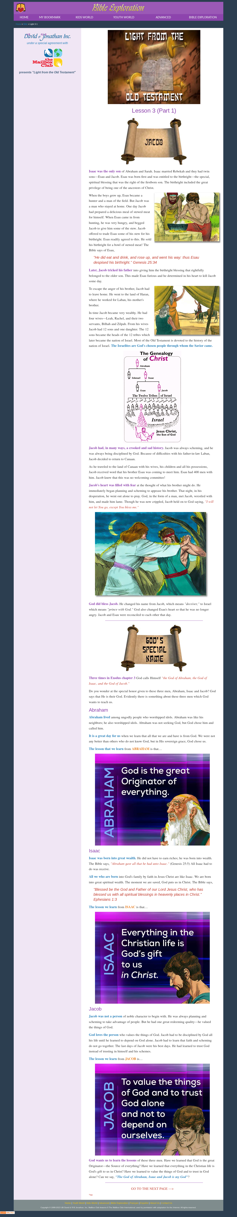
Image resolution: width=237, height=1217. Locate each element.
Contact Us (166, 1203)
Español (144, 1203)
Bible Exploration (119, 1203)
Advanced (104, 1203)
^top (91, 1195)
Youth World (79, 1203)
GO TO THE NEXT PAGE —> (152, 1188)
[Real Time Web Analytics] (7, 1212)
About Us (154, 1203)
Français (134, 1203)
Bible (25, 24)
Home (18, 24)
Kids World (91, 1203)
